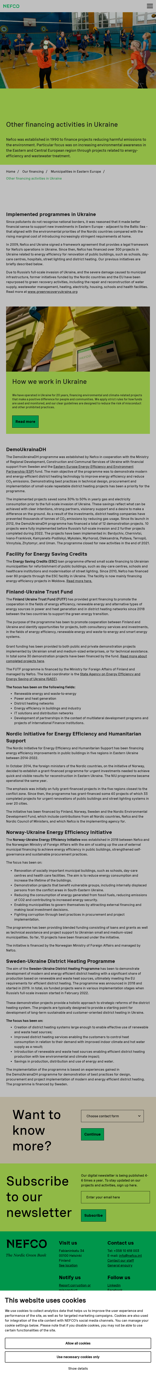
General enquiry (119, 1265)
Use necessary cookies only (78, 1357)
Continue (92, 1134)
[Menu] (150, 6)
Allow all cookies (78, 1343)
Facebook (114, 1290)
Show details (78, 1368)
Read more (25, 421)
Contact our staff (120, 1260)
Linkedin (114, 1285)
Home (10, 171)
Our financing (33, 171)
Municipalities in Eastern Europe (76, 171)
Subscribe (93, 1215)
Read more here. (79, 581)
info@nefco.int (130, 1256)
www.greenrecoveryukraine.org (53, 292)
